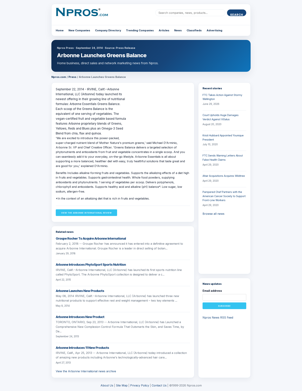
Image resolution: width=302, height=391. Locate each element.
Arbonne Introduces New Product (80, 317)
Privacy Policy (139, 385)
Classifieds (194, 30)
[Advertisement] (160, 111)
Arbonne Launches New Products (80, 291)
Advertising (214, 30)
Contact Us (159, 385)
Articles (164, 30)
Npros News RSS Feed (218, 317)
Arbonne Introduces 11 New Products (82, 348)
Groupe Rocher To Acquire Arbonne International (91, 238)
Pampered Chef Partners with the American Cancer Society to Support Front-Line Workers (224, 196)
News (178, 30)
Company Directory (108, 30)
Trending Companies (140, 30)
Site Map (122, 385)
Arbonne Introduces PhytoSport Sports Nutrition (91, 264)
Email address (212, 290)
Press (72, 77)
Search (236, 14)
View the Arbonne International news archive (86, 371)
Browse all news (213, 213)
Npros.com (58, 77)
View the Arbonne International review (86, 213)
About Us (106, 385)
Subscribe (224, 306)
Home (60, 30)
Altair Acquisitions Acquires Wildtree (224, 175)
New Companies (79, 30)
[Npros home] (84, 15)
